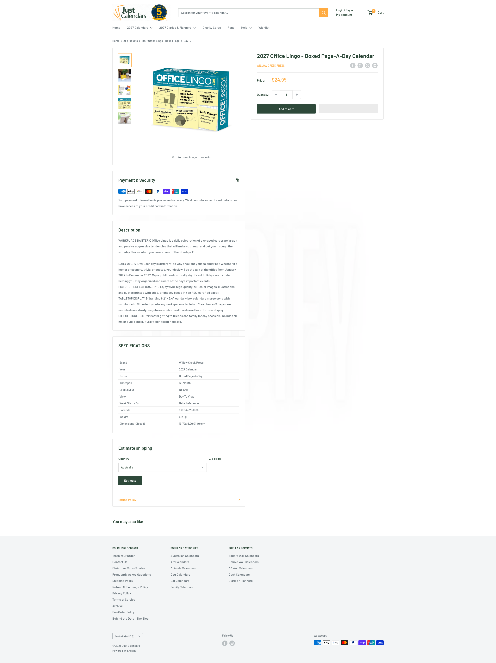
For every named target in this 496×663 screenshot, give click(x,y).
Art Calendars (179, 562)
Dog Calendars (180, 574)
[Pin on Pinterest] (360, 65)
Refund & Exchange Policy (130, 587)
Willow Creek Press (271, 65)
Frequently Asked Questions (131, 574)
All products (130, 40)
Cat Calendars (179, 580)
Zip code (215, 458)
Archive (117, 606)
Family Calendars (182, 587)
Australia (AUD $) (124, 636)
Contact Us (119, 562)
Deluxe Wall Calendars (244, 562)
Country (123, 458)
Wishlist (264, 27)
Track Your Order (123, 555)
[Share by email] (375, 65)
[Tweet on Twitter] (367, 65)
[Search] (323, 12)
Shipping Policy (122, 580)
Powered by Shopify (124, 650)
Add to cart (286, 109)
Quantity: (263, 94)
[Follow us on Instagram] (232, 643)
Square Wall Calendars (244, 555)
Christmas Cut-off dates (128, 568)
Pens (231, 27)
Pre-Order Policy (123, 612)
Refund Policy (126, 499)
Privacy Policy (121, 593)
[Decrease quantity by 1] (276, 94)
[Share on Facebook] (353, 65)
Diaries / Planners (241, 580)
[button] (348, 108)
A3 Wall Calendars (241, 568)
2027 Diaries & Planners (175, 27)
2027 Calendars (137, 27)
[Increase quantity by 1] (297, 94)
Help (244, 27)
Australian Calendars (184, 555)
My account (344, 14)
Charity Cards (211, 27)
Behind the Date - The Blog (130, 618)
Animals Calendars (183, 568)
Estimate (130, 480)
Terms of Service (123, 599)
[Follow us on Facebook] (224, 643)
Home (116, 27)
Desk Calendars (239, 574)
